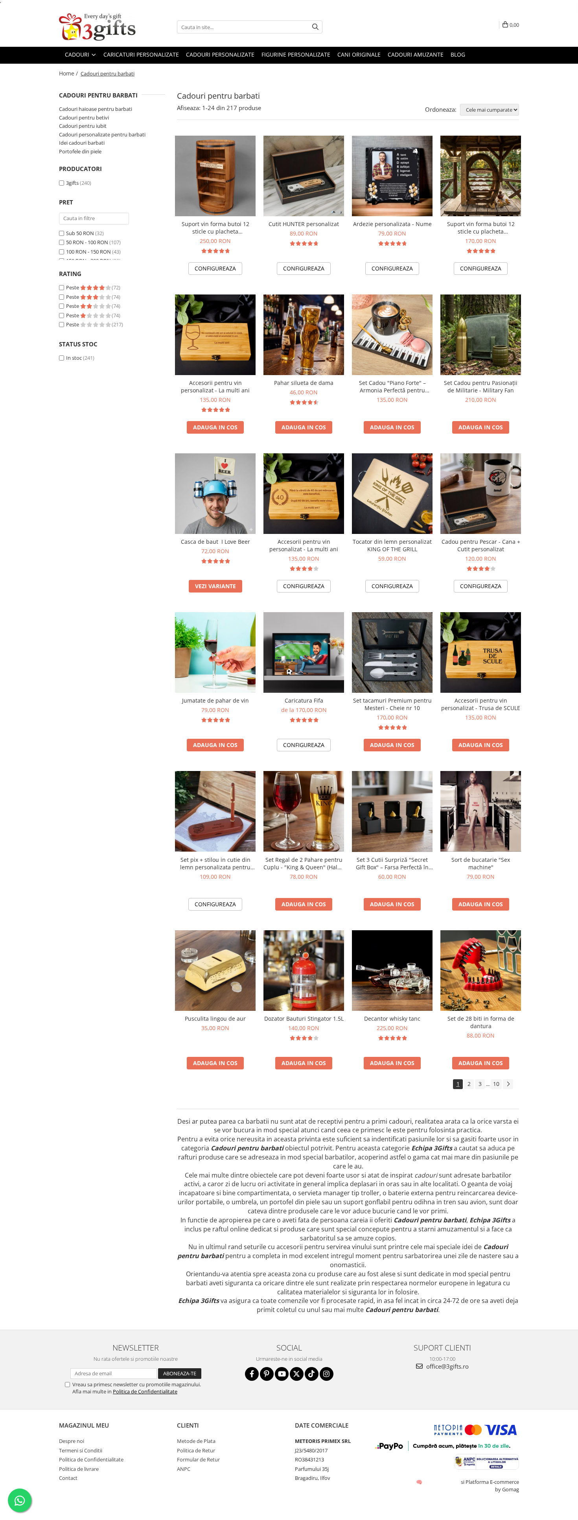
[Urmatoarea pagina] (508, 1084)
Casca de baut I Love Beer (215, 541)
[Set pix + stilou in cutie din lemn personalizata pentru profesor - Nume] (215, 811)
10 (496, 1084)
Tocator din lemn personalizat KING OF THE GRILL (392, 545)
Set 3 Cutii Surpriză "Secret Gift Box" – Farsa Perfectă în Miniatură (392, 863)
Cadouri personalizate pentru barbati (102, 134)
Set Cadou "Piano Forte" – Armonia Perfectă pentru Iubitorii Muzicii (392, 386)
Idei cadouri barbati (82, 142)
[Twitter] (297, 1374)
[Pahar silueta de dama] (303, 334)
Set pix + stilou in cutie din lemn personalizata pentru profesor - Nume (215, 863)
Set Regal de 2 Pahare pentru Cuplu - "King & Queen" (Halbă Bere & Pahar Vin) (303, 863)
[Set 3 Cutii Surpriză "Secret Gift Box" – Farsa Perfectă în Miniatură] (392, 811)
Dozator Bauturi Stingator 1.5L (304, 1018)
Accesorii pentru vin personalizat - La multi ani (215, 386)
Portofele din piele (80, 151)
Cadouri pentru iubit (83, 125)
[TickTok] (311, 1374)
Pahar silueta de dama (303, 382)
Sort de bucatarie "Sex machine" (480, 863)
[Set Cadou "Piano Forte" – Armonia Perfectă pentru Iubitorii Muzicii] (392, 334)
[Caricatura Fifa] (303, 652)
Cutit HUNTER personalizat (304, 224)
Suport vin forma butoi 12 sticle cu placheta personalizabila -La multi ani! (480, 227)
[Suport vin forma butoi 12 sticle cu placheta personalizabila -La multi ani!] (480, 176)
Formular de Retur (198, 1459)
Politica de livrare (79, 1468)
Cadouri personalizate (220, 54)
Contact (68, 1477)
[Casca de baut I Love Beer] (215, 493)
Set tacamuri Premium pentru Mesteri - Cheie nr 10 (392, 704)
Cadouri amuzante (416, 54)
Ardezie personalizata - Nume (392, 224)
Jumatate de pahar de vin (215, 700)
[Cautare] (315, 26)
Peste (73, 287)
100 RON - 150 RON (88, 251)
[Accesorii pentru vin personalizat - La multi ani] (215, 334)
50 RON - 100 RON (87, 242)
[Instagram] (326, 1374)
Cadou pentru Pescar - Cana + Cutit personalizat (481, 545)
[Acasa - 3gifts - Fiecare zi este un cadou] (98, 27)
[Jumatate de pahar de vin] (215, 652)
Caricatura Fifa (304, 700)
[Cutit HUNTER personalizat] (303, 176)
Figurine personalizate (295, 54)
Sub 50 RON (80, 233)
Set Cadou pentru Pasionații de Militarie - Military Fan (480, 386)
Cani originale (359, 54)
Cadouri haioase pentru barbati (95, 108)
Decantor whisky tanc (392, 1018)
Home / (69, 73)
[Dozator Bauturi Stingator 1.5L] (303, 970)
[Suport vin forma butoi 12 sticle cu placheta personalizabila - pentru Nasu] (215, 176)
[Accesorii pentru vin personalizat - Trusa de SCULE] (480, 652)
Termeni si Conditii (80, 1450)
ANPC (183, 1468)
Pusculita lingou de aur (215, 1018)
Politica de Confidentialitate (145, 1391)
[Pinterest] (267, 1374)
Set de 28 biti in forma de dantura (480, 1022)
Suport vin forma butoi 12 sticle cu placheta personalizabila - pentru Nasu (215, 227)
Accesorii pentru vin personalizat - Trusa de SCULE (480, 704)
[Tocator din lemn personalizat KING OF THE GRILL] (392, 493)
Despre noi (71, 1441)
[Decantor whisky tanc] (392, 970)
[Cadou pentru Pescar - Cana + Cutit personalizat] (480, 493)
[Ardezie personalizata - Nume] (392, 176)
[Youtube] (282, 1374)
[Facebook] (252, 1374)
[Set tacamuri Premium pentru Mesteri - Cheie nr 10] (392, 652)
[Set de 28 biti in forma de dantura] (480, 970)
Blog (458, 54)
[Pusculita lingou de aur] (215, 970)
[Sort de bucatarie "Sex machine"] (480, 811)
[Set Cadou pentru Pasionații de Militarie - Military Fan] (480, 334)
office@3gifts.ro (447, 1366)
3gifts (72, 182)
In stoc (74, 357)
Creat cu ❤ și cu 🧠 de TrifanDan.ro (420, 1481)
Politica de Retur (196, 1450)
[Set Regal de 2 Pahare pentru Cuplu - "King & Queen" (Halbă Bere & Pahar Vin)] (303, 811)
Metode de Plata (196, 1441)
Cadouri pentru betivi (84, 117)
